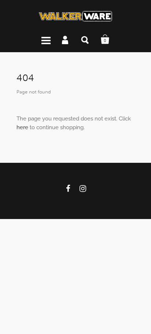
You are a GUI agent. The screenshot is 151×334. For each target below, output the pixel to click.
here (22, 127)
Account (65, 39)
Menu (45, 39)
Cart (105, 39)
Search (85, 39)
